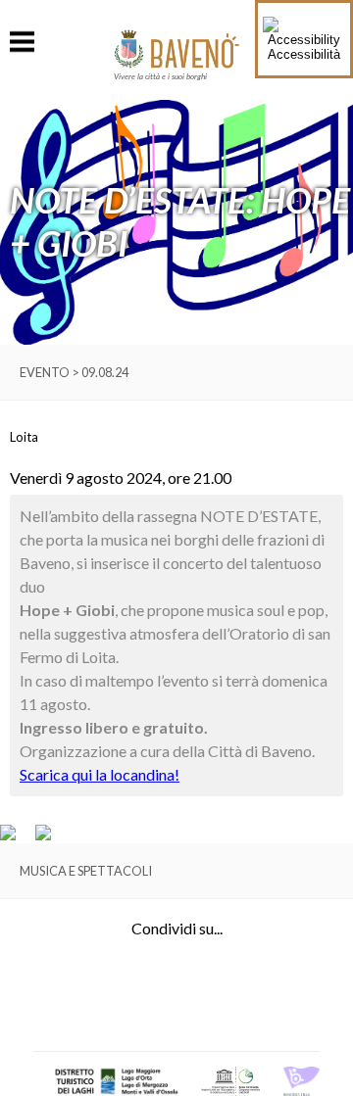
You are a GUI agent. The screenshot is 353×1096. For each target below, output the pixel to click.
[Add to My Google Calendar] (16, 835)
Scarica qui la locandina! (99, 774)
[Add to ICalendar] (43, 835)
